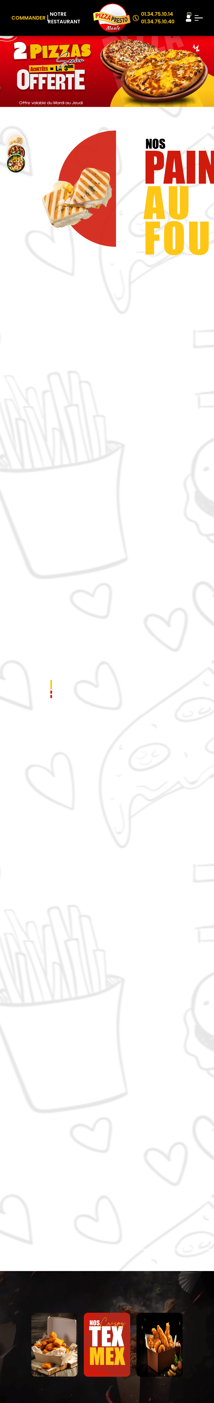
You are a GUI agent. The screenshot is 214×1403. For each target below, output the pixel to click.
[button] (51, 684)
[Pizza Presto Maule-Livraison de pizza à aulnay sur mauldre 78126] (112, 18)
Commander (28, 17)
